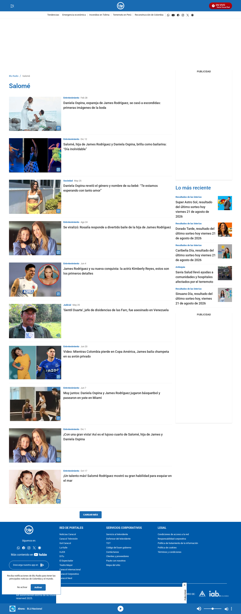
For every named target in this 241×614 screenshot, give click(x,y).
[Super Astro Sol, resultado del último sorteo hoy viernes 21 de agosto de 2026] (225, 203)
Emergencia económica (74, 15)
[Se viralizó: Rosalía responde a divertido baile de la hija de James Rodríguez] (35, 238)
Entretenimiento (71, 97)
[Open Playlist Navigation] (231, 608)
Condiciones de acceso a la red (173, 534)
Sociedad (68, 180)
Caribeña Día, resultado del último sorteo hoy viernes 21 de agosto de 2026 (196, 255)
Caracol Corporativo (69, 574)
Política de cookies (167, 548)
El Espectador (66, 561)
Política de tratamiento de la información (178, 543)
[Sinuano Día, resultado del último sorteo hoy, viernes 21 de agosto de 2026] (225, 295)
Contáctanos (112, 552)
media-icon (120, 608)
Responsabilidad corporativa (172, 539)
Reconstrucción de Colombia (149, 15)
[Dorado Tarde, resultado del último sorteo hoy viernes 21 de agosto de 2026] (225, 230)
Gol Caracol (65, 543)
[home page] (120, 5)
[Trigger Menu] (12, 6)
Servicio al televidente (117, 534)
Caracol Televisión (68, 539)
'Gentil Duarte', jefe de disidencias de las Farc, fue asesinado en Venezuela (116, 310)
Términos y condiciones (169, 552)
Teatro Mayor (66, 565)
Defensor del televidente (118, 539)
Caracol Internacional (70, 570)
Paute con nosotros (116, 561)
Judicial (67, 305)
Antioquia (180, 267)
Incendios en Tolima (99, 15)
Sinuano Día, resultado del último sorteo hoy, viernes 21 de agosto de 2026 (194, 298)
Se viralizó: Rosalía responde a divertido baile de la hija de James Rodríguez (117, 227)
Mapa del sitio (113, 565)
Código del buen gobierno (118, 548)
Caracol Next (65, 578)
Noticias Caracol (67, 534)
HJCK (62, 552)
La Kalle (63, 548)
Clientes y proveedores (117, 556)
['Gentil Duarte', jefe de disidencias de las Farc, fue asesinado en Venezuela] (35, 321)
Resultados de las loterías (189, 197)
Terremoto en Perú (122, 15)
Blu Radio (13, 76)
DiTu (61, 556)
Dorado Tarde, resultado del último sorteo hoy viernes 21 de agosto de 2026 (196, 233)
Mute (199, 609)
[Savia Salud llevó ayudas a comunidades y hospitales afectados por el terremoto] (225, 273)
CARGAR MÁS (90, 514)
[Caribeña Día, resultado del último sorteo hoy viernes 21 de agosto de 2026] (225, 251)
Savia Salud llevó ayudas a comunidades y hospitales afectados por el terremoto (194, 277)
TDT (108, 543)
